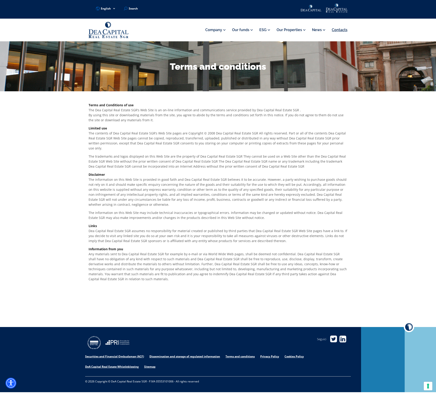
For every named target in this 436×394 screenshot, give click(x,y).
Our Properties (290, 30)
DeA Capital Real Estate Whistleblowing (112, 367)
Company (214, 30)
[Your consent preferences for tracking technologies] (428, 386)
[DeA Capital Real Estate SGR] (109, 30)
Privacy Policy (269, 356)
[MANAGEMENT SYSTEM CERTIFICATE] (94, 343)
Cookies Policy (294, 356)
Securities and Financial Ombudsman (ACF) (114, 356)
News (317, 30)
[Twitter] (333, 339)
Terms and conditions (240, 356)
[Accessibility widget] (10, 383)
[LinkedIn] (342, 339)
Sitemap (150, 367)
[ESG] (117, 343)
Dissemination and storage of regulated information (184, 356)
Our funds (241, 30)
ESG (263, 30)
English (106, 8)
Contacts (339, 30)
